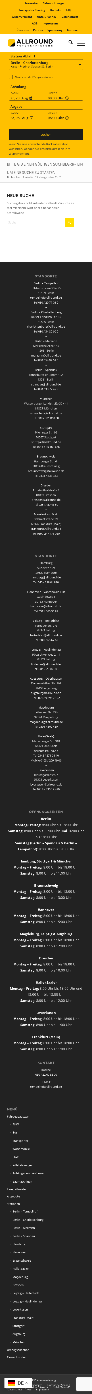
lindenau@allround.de (46, 664)
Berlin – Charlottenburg (46, 312)
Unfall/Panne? (46, 17)
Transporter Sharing (32, 10)
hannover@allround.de (45, 606)
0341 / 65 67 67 (48, 640)
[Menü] (79, 43)
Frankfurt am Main (46, 514)
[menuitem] (31, 3)
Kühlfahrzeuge (22, 1165)
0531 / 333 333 (48, 476)
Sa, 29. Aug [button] (19, 118)
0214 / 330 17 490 (48, 789)
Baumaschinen (22, 1182)
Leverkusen (46, 770)
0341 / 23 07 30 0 (48, 669)
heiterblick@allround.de (46, 635)
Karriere (72, 30)
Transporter (20, 1141)
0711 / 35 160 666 (48, 447)
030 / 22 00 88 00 (46, 1074)
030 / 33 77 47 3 (48, 389)
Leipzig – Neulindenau (46, 650)
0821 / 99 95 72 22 (48, 698)
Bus (15, 1132)
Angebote (13, 1196)
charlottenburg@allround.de (46, 326)
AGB (35, 23)
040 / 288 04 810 (48, 582)
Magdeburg (46, 707)
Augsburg (19, 1334)
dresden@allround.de (46, 500)
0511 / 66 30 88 (48, 611)
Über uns (23, 30)
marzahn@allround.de (46, 355)
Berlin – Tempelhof (46, 283)
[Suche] (68, 43)
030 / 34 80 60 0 (48, 331)
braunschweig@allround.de (46, 471)
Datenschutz (69, 17)
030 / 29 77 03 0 (48, 302)
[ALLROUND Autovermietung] (38, 43)
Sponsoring (55, 30)
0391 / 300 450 (48, 726)
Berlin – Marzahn (46, 341)
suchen (46, 134)
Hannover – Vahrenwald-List (46, 592)
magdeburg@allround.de (46, 722)
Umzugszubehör (18, 1350)
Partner (38, 30)
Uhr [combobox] (56, 98)
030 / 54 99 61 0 (48, 360)
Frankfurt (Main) (23, 1318)
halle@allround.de (46, 751)
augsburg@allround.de (46, 693)
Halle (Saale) (46, 736)
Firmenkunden (17, 1357)
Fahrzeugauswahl (18, 1116)
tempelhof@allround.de (46, 297)
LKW (16, 1157)
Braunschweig (46, 456)
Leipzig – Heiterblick (46, 621)
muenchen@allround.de (46, 413)
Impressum (50, 23)
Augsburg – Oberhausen (46, 678)
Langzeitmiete (16, 1189)
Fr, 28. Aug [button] (19, 98)
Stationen (13, 1204)
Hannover (19, 1252)
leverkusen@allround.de (46, 784)
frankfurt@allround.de (46, 529)
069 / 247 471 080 (48, 534)
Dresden (46, 485)
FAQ (68, 10)
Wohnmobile (21, 1149)
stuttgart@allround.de (46, 442)
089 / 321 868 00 (48, 418)
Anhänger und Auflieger (28, 1173)
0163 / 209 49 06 (50, 760)
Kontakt (55, 10)
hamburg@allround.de (46, 577)
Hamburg (46, 563)
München (46, 399)
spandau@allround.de (46, 384)
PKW (16, 1124)
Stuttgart (46, 428)
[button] (46, 79)
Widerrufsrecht (22, 17)
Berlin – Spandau (46, 370)
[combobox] (46, 64)
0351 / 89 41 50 (48, 505)
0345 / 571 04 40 (48, 755)
